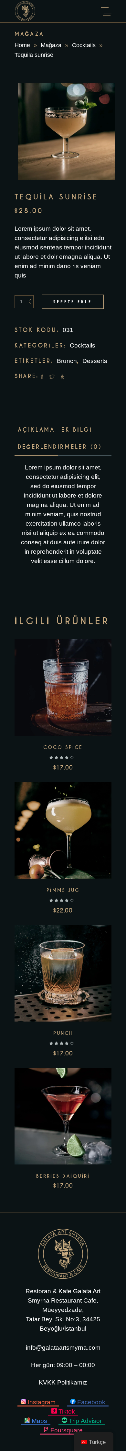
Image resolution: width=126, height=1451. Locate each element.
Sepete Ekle (72, 301)
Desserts (94, 361)
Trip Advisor (85, 1420)
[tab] (36, 429)
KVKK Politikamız (63, 1382)
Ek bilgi (76, 429)
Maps (39, 1420)
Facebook (91, 1402)
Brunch (67, 361)
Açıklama (36, 429)
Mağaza (51, 45)
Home (22, 45)
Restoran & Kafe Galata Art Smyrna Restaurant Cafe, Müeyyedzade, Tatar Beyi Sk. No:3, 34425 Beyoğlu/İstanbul (63, 1310)
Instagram (42, 1402)
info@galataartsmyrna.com (63, 1348)
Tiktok (66, 1411)
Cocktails (84, 45)
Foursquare (66, 1430)
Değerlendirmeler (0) (60, 446)
